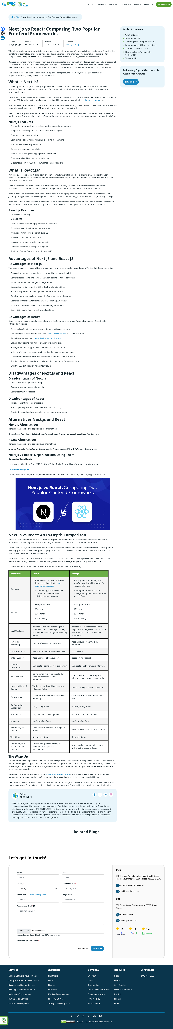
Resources (125, 4)
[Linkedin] (3, 38)
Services (100, 4)
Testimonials (93, 985)
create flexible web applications (48, 338)
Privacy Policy (94, 999)
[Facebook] (3, 29)
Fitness (51, 980)
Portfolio (118, 994)
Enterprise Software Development (23, 980)
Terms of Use (94, 1003)
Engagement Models (97, 994)
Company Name (69, 883)
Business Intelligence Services (21, 985)
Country (20, 883)
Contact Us (148, 4)
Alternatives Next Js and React (138, 48)
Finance (51, 985)
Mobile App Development (19, 994)
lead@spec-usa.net (128, 920)
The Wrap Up (131, 58)
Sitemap (118, 999)
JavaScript (75, 44)
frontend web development (57, 774)
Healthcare (53, 976)
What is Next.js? (132, 35)
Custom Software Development (22, 976)
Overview (92, 976)
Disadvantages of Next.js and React (141, 45)
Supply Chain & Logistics (59, 1003)
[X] (3, 33)
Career (137, 4)
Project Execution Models (99, 989)
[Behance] (100, 1016)
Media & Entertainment (58, 994)
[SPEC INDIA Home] (12, 17)
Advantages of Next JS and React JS (140, 41)
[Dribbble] (94, 1016)
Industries (113, 4)
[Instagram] (111, 794)
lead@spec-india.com (129, 891)
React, (68, 44)
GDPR (116, 1003)
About (90, 4)
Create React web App (56, 333)
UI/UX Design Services (18, 999)
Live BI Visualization (123, 989)
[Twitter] (100, 795)
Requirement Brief (25, 906)
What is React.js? (132, 38)
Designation (67, 895)
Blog (18, 17)
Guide (117, 980)
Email (64, 872)
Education (52, 989)
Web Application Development (21, 989)
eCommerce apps (92, 100)
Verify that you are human (28, 941)
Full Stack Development (18, 1003)
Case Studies (120, 985)
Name (20, 872)
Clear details (82, 948)
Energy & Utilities (56, 999)
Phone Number (31, 895)
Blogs (116, 976)
